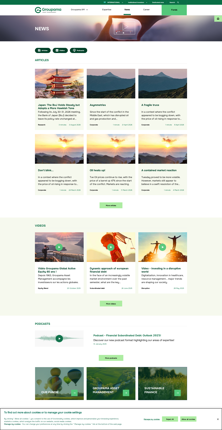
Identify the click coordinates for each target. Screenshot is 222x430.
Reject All (170, 419)
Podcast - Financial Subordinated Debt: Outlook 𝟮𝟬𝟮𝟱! (127, 335)
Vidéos (62, 50)
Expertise (106, 9)
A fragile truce (150, 104)
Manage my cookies (152, 419)
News (127, 9)
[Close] (218, 419)
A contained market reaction (159, 170)
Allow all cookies (188, 419)
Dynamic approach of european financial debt (109, 270)
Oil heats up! (97, 170)
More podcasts (111, 358)
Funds (174, 9)
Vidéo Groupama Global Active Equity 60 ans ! (57, 270)
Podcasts (80, 50)
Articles (45, 50)
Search (172, 2)
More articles (111, 205)
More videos (111, 303)
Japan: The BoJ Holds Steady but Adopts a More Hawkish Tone (59, 106)
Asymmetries (98, 104)
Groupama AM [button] (78, 9)
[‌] (74, 393)
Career (146, 9)
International (113, 2)
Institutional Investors (136, 2)
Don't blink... (46, 170)
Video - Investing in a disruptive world (161, 270)
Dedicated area (158, 2)
